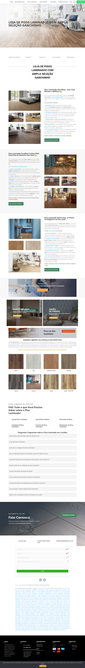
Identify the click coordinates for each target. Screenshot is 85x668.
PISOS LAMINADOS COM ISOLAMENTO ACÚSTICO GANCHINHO (51, 614)
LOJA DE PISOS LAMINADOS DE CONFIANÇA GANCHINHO (50, 604)
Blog (71, 2)
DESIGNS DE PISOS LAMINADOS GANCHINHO (33, 593)
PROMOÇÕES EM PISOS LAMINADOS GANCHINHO (32, 630)
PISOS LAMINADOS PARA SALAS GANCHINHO (59, 623)
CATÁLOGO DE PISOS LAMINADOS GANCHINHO (49, 590)
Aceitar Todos (43, 666)
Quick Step (51, 230)
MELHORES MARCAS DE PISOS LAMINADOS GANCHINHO (56, 610)
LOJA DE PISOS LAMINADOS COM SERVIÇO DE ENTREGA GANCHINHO (46, 603)
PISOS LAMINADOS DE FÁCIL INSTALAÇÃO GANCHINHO (43, 617)
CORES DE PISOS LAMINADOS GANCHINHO (42, 591)
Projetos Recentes (63, 2)
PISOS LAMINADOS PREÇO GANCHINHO (45, 625)
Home (11, 2)
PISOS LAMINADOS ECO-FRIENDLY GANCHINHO (55, 618)
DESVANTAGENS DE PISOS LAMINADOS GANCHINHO (57, 593)
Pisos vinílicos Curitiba (28, 311)
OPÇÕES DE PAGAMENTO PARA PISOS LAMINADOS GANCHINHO (51, 612)
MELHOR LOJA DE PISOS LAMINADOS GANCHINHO (33, 610)
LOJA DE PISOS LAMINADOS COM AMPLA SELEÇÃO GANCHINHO (52, 595)
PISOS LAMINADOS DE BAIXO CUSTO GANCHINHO (48, 615)
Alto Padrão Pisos (20, 2)
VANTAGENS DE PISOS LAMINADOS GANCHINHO (54, 630)
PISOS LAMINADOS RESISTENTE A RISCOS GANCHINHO (36, 626)
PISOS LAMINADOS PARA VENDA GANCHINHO (25, 625)
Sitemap (74, 649)
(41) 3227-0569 (53, 41)
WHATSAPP (69, 42)
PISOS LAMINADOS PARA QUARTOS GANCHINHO (38, 623)
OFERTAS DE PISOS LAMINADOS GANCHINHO (25, 612)
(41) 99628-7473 (27, 647)
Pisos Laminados (32, 2)
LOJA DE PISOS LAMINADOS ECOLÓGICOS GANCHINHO (34, 607)
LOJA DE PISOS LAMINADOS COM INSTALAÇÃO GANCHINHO (48, 599)
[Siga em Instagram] (44, 579)
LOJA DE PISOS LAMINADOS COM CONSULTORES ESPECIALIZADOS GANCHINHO (44, 598)
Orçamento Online (51, 140)
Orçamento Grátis (42, 283)
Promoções (53, 2)
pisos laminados (59, 343)
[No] (83, 664)
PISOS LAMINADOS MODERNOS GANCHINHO (50, 620)
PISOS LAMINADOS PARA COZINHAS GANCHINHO (46, 622)
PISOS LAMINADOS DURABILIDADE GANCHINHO (33, 618)
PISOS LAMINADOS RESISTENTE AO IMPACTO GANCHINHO (35, 628)
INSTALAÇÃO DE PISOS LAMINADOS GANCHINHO (26, 595)
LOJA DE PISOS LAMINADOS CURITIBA (46, 588)
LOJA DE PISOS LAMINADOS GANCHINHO (56, 607)
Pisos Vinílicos (43, 2)
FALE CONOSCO (17, 315)
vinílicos (66, 343)
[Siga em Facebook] (40, 579)
